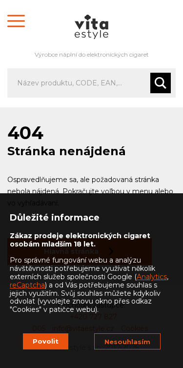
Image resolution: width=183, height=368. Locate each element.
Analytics (152, 276)
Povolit (46, 341)
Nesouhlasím (127, 342)
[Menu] (16, 20)
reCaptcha (27, 285)
